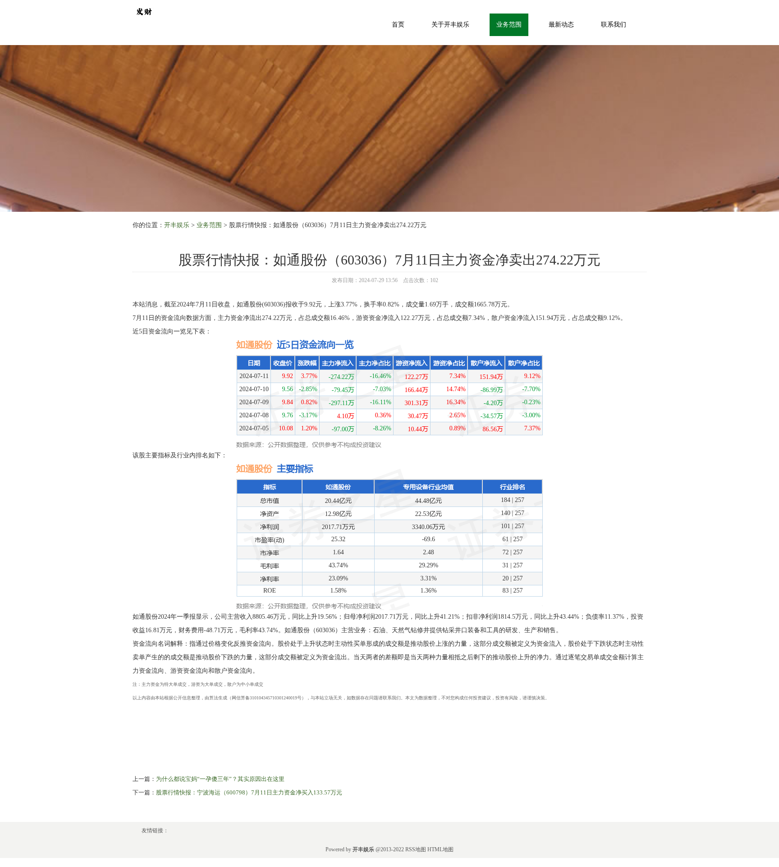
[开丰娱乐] (144, 10)
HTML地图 (440, 849)
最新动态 (561, 24)
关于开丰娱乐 (450, 24)
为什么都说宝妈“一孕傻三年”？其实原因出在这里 (220, 779)
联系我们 (613, 24)
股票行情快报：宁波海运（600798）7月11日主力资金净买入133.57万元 (249, 792)
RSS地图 (415, 849)
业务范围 (509, 24)
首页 (398, 24)
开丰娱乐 (176, 225)
